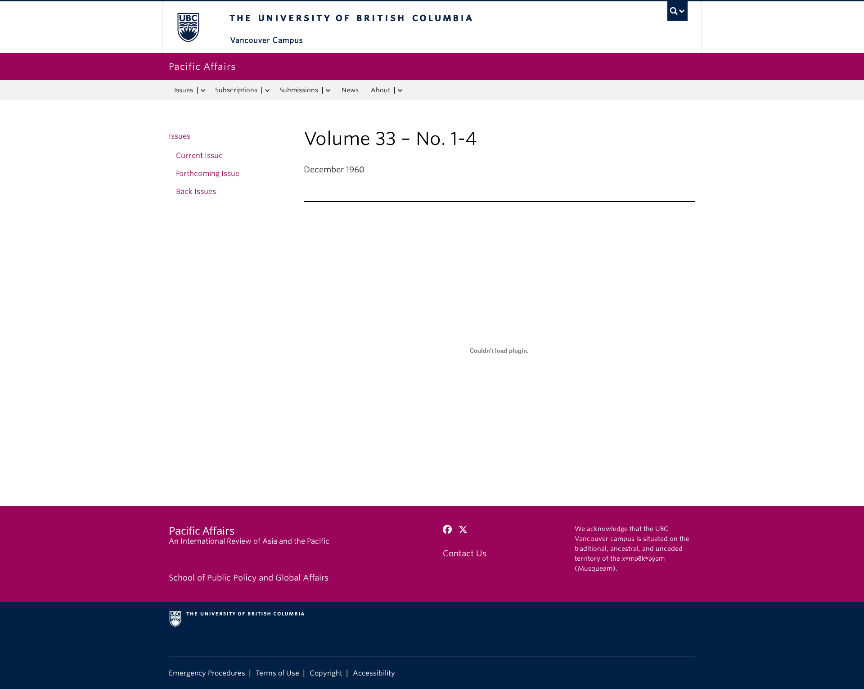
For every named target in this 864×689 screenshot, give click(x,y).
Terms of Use (277, 673)
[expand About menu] (400, 90)
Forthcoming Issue (207, 173)
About (380, 90)
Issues (183, 90)
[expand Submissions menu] (328, 90)
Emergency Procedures (207, 673)
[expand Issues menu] (203, 90)
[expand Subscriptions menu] (267, 90)
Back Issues (196, 191)
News (350, 90)
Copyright (326, 673)
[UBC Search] (677, 11)
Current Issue (199, 155)
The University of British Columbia (188, 27)
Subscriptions (236, 90)
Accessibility (374, 673)
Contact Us (464, 553)
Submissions (298, 90)
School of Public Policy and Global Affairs (248, 577)
